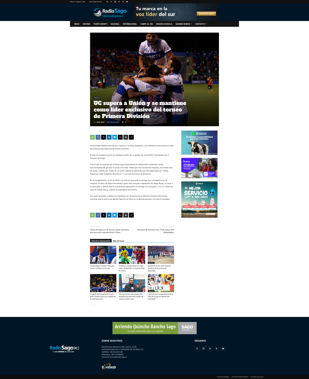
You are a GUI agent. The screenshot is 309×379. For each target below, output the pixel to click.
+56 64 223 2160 (116, 352)
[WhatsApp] (92, 137)
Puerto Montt (100, 24)
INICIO (76, 24)
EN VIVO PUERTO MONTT (240, 377)
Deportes (99, 30)
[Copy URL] (131, 137)
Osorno (86, 24)
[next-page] (95, 303)
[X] (123, 1)
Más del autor (118, 241)
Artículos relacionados (100, 241)
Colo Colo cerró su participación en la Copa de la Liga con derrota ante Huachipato (160, 296)
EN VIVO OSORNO (223, 377)
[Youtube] (127, 1)
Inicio (92, 30)
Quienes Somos (183, 24)
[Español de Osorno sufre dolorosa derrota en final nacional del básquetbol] (161, 255)
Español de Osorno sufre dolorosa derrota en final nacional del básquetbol (159, 268)
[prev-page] (91, 303)
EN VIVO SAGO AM (257, 377)
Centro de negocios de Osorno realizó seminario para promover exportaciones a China (109, 231)
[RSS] (119, 1)
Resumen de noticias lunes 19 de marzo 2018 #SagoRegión (156, 231)
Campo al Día (146, 24)
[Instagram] (115, 1)
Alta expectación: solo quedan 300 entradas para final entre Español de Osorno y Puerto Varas (131, 296)
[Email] (120, 137)
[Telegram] (114, 137)
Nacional (115, 24)
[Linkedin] (109, 137)
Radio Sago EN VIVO (95, 2)
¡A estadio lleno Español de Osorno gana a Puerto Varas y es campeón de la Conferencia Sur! (103, 296)
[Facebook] (111, 1)
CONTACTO (200, 24)
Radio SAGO (100, 122)
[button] (107, 2)
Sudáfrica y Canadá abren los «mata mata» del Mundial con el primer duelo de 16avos (132, 268)
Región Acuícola (164, 24)
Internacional (130, 24)
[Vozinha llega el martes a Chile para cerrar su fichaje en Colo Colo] (103, 255)
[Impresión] (125, 137)
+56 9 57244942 (117, 354)
